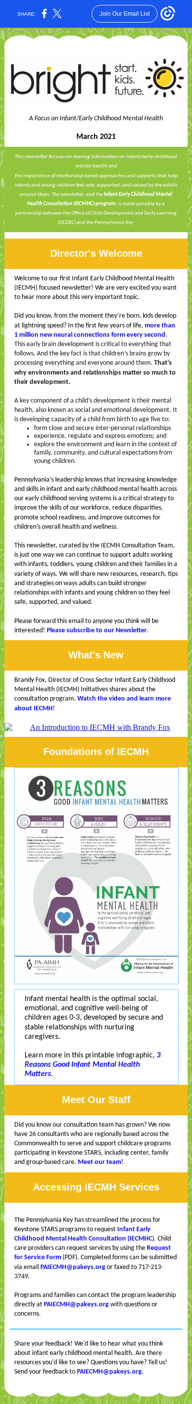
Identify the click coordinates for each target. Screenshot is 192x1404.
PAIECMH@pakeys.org (72, 1267)
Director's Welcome (96, 253)
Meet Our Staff (96, 1099)
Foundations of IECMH (96, 751)
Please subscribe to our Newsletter (97, 630)
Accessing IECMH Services (96, 1187)
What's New (96, 654)
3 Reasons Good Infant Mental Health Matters (92, 1065)
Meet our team (99, 1162)
